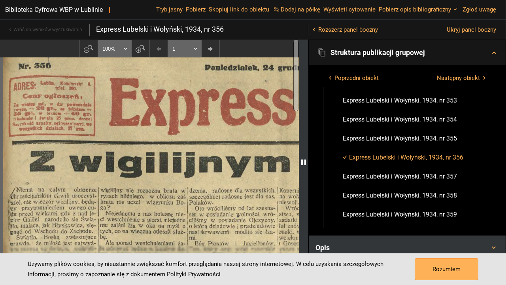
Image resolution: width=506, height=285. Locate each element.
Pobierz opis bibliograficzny (415, 9)
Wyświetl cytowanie (349, 9)
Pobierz (196, 9)
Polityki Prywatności (194, 274)
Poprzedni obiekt (356, 78)
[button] (407, 52)
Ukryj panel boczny (471, 29)
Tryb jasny (169, 9)
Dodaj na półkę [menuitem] (300, 9)
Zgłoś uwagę (479, 9)
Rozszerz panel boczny (348, 29)
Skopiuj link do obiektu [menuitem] (239, 9)
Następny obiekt (458, 78)
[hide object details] (303, 162)
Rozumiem (446, 269)
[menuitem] (399, 100)
